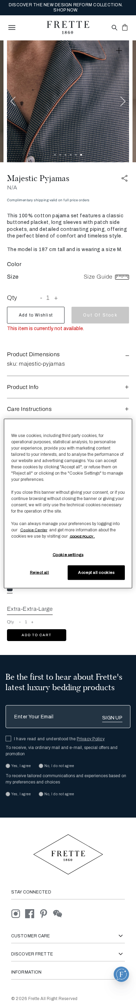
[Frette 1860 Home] (68, 27)
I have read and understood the (59, 738)
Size (13, 277)
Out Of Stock (100, 315)
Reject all (39, 572)
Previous (13, 101)
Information (26, 972)
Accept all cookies (96, 572)
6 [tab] (81, 154)
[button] (68, 354)
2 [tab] (60, 154)
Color (14, 264)
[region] (68, 504)
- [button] (41, 297)
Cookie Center (33, 530)
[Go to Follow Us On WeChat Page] (59, 913)
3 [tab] (65, 154)
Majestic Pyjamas (38, 178)
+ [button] (56, 297)
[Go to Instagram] (18, 913)
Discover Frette (32, 954)
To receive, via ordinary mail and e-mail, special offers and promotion (62, 750)
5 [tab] (75, 154)
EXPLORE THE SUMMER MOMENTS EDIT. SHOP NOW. (65, 7)
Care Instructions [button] (29, 409)
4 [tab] (70, 154)
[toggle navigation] (12, 27)
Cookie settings (68, 555)
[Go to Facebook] (32, 913)
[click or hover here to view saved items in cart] (125, 27)
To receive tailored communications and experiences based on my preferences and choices (66, 778)
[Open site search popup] (114, 28)
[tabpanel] (68, 101)
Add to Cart (36, 635)
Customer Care (30, 936)
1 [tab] (55, 154)
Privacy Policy (90, 738)
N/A (12, 187)
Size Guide (99, 277)
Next (123, 101)
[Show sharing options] (125, 178)
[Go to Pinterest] (46, 913)
